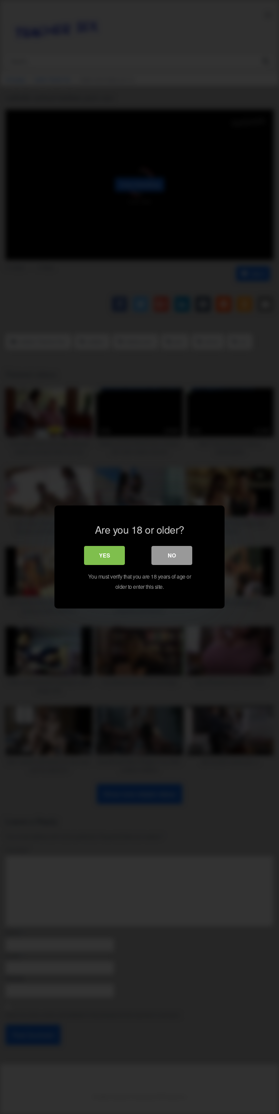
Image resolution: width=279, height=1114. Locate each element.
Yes (104, 555)
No (172, 555)
